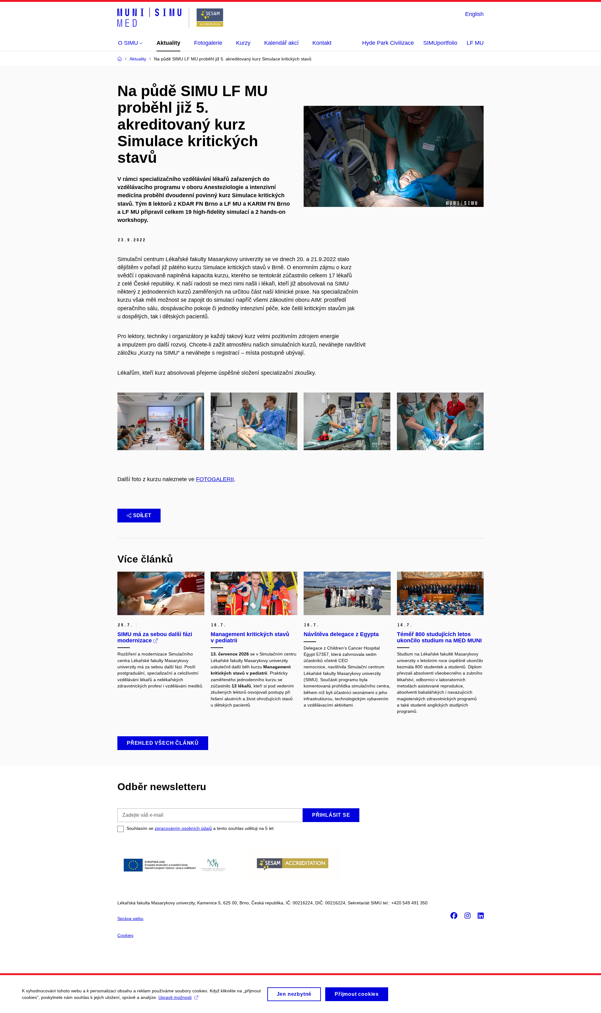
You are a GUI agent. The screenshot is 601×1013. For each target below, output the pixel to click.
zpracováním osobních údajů (183, 828)
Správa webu (130, 918)
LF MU (475, 43)
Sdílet (142, 515)
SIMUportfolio (440, 43)
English (474, 14)
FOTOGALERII (215, 479)
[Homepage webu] (170, 18)
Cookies (125, 935)
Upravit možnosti (175, 997)
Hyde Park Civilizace (388, 43)
